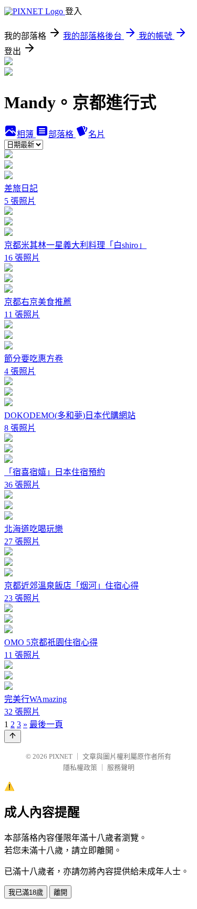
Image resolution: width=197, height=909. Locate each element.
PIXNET (60, 756)
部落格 (62, 134)
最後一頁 (46, 724)
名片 (96, 134)
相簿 (26, 134)
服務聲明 (120, 767)
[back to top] (12, 736)
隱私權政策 (80, 767)
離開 (60, 892)
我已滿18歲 (25, 892)
